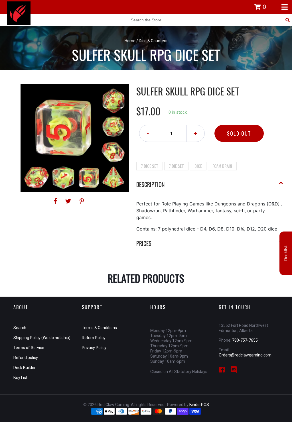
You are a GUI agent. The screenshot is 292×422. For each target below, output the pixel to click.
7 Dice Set (149, 166)
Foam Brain (222, 166)
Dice (198, 166)
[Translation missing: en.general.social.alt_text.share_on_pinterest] (82, 201)
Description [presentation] (150, 184)
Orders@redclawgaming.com (245, 355)
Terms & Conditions (99, 327)
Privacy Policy (94, 347)
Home (130, 40)
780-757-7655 (245, 340)
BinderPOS (199, 404)
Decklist (285, 253)
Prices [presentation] (143, 243)
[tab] (209, 186)
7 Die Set (176, 166)
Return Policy (94, 337)
